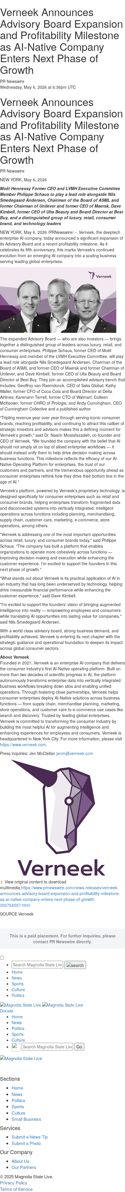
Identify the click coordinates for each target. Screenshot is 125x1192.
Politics (18, 995)
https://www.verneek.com (23, 744)
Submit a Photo (26, 1143)
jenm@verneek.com (74, 753)
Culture (18, 989)
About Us (20, 1161)
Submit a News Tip (30, 1137)
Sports (18, 983)
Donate (6, 1011)
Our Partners (24, 1167)
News (17, 978)
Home (17, 972)
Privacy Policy (13, 1182)
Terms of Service (16, 1189)
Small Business (26, 1119)
